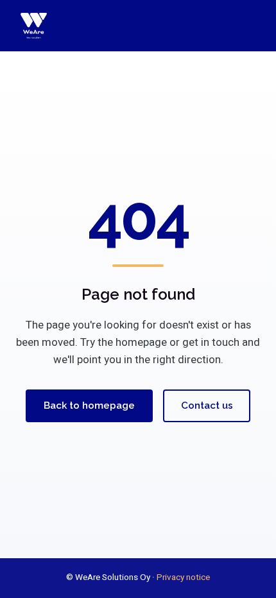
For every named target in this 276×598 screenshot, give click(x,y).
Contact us (207, 405)
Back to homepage (89, 405)
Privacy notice (183, 577)
